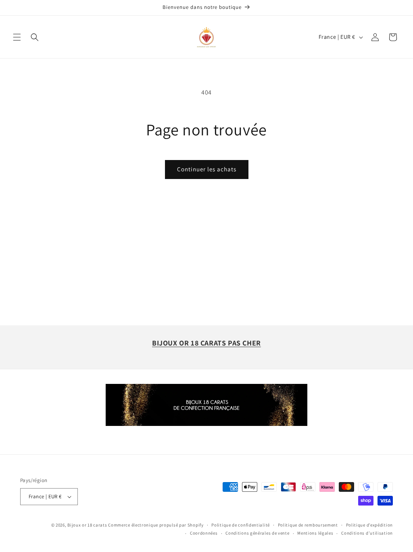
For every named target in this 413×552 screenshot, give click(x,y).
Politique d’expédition (369, 525)
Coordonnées (204, 533)
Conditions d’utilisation (367, 533)
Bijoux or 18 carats (87, 525)
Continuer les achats (206, 169)
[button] (17, 37)
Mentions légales (315, 533)
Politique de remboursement (308, 525)
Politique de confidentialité (240, 525)
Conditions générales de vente (257, 533)
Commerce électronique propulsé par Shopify (155, 525)
